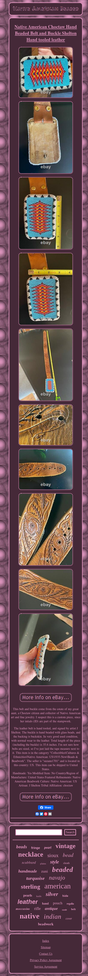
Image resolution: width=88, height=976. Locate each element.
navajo (57, 877)
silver (52, 894)
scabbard (29, 862)
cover (69, 918)
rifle (37, 908)
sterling (30, 886)
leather (28, 901)
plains (43, 863)
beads (21, 846)
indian (52, 916)
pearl (47, 847)
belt (73, 909)
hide (65, 895)
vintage (65, 845)
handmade (27, 871)
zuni (44, 871)
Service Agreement (45, 966)
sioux (53, 855)
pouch (57, 903)
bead (68, 854)
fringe (35, 848)
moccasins (23, 908)
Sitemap (46, 947)
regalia (70, 903)
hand (45, 903)
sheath (66, 863)
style (54, 862)
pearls (27, 895)
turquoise (35, 878)
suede (64, 910)
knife (38, 896)
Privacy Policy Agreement (46, 960)
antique (51, 908)
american (57, 886)
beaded (62, 869)
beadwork (45, 924)
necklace (30, 854)
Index (45, 941)
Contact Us (45, 954)
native (30, 916)
